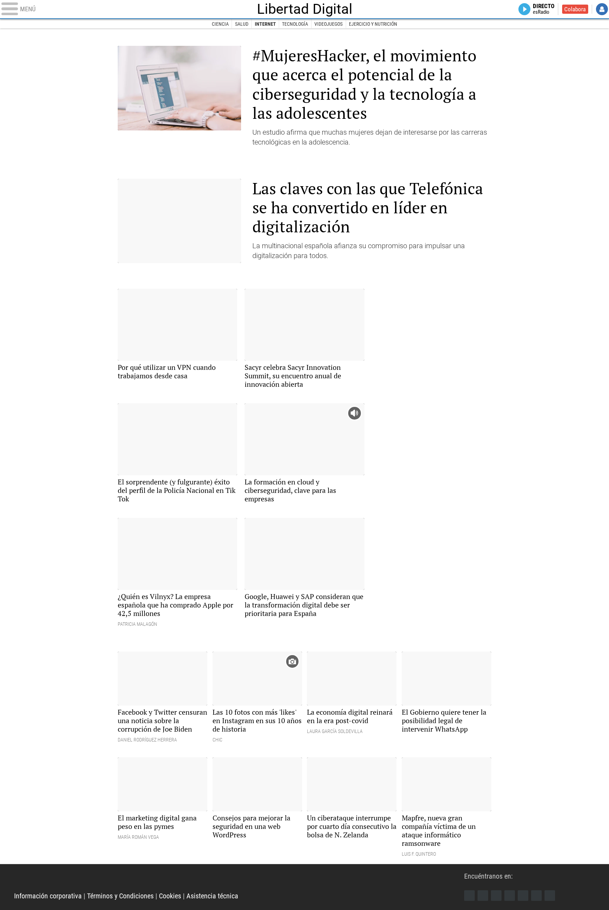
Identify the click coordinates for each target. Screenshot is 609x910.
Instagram (496, 895)
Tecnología (295, 24)
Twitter (483, 895)
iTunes (550, 895)
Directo (543, 9)
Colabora (575, 9)
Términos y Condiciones (120, 896)
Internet (265, 24)
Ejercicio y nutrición (373, 24)
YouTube (509, 895)
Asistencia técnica (212, 896)
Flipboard (523, 895)
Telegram (536, 895)
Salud (241, 24)
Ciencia (220, 24)
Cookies (170, 896)
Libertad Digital (304, 9)
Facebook (469, 895)
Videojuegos (328, 24)
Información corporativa (48, 896)
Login (602, 9)
